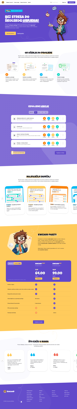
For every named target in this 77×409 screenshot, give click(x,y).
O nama (40, 399)
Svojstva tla (19, 126)
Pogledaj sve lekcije (60, 152)
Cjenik (40, 392)
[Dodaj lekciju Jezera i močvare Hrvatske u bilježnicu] (63, 135)
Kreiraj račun (54, 394)
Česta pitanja (29, 392)
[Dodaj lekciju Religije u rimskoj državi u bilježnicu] (63, 143)
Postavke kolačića (55, 396)
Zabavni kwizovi (42, 397)
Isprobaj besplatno (10, 33)
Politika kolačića (29, 399)
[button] (9, 2)
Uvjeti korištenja (29, 394)
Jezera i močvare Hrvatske (23, 134)
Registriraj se (71, 2)
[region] (38, 200)
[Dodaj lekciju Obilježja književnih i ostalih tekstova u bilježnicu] (63, 118)
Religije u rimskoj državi (22, 142)
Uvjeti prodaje (29, 396)
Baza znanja (41, 394)
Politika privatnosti (30, 397)
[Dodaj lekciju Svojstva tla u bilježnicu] (63, 126)
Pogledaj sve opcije (38, 322)
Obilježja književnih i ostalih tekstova (25, 118)
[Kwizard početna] (3, 2)
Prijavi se (53, 392)
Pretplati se (38, 278)
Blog (40, 396)
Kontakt (40, 401)
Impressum (28, 401)
